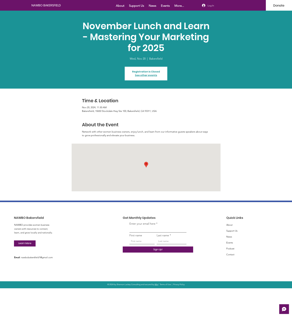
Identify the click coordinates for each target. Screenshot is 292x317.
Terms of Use (165, 284)
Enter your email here (142, 223)
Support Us (231, 230)
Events (229, 242)
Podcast (230, 248)
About (229, 224)
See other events (146, 75)
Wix (156, 284)
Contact (230, 254)
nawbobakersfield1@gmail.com (37, 257)
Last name (163, 235)
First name (135, 235)
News (229, 236)
